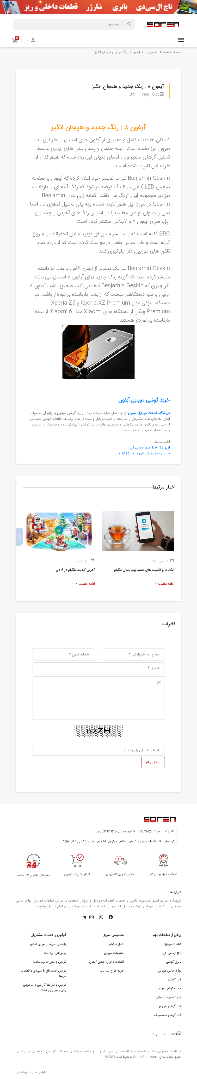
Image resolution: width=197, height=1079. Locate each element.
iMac (143, 453)
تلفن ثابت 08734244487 (156, 831)
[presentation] (177, 537)
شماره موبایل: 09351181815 (115, 831)
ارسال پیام (153, 762)
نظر (159, 682)
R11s (150, 448)
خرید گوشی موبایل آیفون (144, 400)
